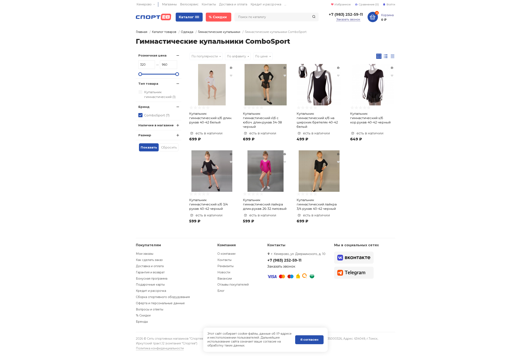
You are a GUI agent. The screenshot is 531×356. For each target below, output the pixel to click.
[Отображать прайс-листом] (392, 56)
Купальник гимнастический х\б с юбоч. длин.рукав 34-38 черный (262, 120)
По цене (261, 56)
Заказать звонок (348, 19)
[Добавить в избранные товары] (231, 75)
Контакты (209, 4)
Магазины (169, 4)
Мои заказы (144, 254)
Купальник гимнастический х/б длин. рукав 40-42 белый (210, 118)
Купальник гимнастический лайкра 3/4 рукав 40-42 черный (317, 204)
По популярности (204, 56)
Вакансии (224, 278)
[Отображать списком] (385, 56)
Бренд (144, 107)
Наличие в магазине (156, 125)
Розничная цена (152, 55)
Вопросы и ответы (149, 309)
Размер (144, 135)
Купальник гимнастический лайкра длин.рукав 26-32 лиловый (264, 204)
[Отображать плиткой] (378, 56)
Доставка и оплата (233, 4)
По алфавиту (236, 56)
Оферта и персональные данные (160, 303)
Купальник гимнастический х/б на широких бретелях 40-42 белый (317, 120)
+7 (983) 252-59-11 (346, 14)
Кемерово (144, 4)
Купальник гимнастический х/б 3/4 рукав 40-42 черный (208, 204)
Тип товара (148, 84)
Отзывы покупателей (233, 284)
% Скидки (143, 315)
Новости (223, 272)
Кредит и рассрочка (266, 4)
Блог (220, 291)
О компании (226, 254)
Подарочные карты (150, 284)
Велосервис (189, 4)
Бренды (142, 321)
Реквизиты (225, 266)
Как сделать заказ (149, 260)
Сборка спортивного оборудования (163, 297)
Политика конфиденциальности (160, 348)
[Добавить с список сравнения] (231, 67)
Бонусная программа (151, 278)
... (285, 4)
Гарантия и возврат (150, 272)
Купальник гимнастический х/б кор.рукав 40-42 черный (370, 118)
